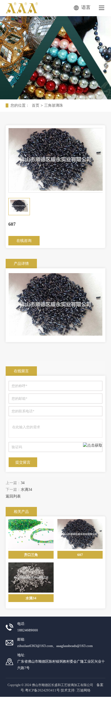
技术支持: (68, 690)
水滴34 (26, 490)
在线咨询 (24, 241)
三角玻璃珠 (53, 105)
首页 (35, 105)
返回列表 (13, 496)
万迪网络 (84, 690)
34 (23, 483)
